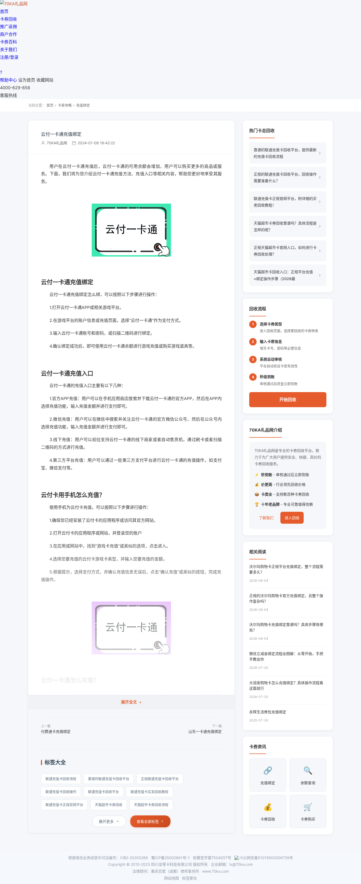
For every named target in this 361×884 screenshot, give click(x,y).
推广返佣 (8, 26)
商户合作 (8, 34)
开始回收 (287, 399)
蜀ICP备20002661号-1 (170, 857)
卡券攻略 (65, 105)
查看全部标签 (148, 821)
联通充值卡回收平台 (103, 791)
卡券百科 (8, 41)
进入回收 (292, 517)
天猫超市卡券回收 (108, 804)
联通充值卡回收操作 (60, 791)
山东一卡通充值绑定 (205, 731)
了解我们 (266, 517)
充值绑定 (83, 105)
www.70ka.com (215, 871)
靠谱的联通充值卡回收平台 (108, 779)
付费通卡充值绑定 (56, 731)
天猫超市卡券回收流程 (151, 804)
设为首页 (26, 80)
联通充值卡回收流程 (60, 779)
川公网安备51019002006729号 (266, 857)
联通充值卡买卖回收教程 (149, 791)
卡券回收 (8, 19)
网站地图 (171, 878)
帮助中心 (8, 80)
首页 (4, 11)
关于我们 (8, 49)
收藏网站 (44, 80)
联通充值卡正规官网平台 (64, 804)
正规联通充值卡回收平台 (160, 779)
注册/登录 (9, 57)
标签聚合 (189, 878)
